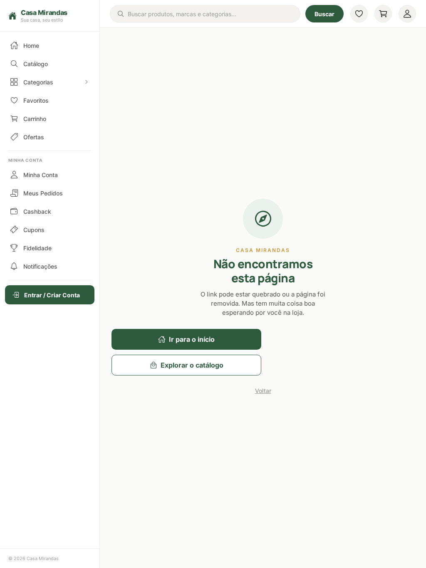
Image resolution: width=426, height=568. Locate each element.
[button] (49, 16)
